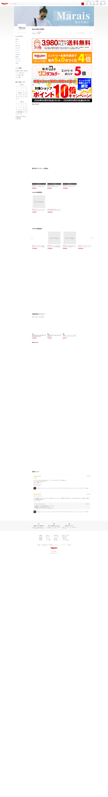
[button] (103, 4)
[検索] (82, 7)
